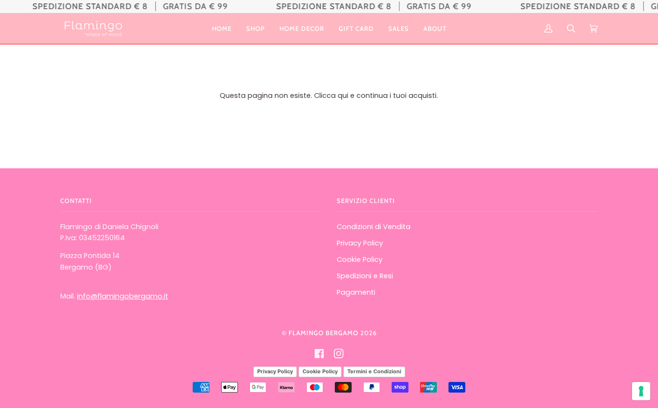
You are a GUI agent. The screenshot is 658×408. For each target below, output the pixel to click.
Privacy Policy (360, 243)
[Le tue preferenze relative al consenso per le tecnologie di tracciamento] (641, 391)
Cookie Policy (359, 259)
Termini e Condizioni (374, 371)
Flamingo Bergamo (323, 333)
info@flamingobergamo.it (122, 296)
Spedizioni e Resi (365, 276)
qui (343, 95)
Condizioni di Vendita (373, 226)
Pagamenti (356, 292)
